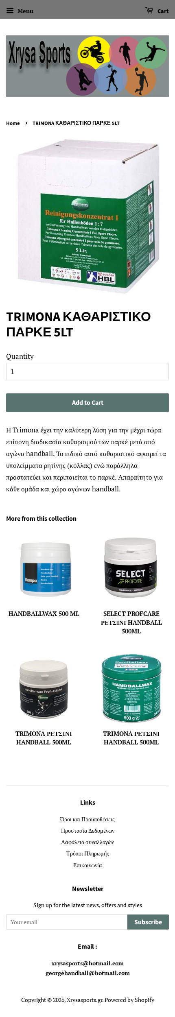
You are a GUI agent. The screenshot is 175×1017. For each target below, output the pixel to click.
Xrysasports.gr (84, 1000)
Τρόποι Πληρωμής (87, 853)
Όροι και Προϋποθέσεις (87, 819)
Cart (162, 11)
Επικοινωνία (87, 865)
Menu (24, 11)
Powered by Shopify (129, 1000)
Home (13, 123)
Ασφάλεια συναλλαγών (87, 842)
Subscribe (148, 922)
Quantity (20, 356)
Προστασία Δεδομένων (87, 830)
